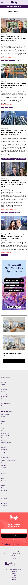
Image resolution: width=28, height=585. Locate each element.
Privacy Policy (8, 544)
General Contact (5, 508)
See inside (4, 156)
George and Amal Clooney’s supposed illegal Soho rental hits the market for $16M (13, 38)
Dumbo (3, 437)
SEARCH (25, 2)
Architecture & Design (6, 396)
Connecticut (4, 467)
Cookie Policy (14, 575)
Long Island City (5, 449)
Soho (2, 428)
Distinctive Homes (14, 60)
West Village (4, 426)
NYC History (4, 394)
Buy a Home (4, 487)
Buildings (3, 485)
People (3, 476)
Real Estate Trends (14, 212)
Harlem (3, 419)
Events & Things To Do (6, 387)
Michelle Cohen (6, 189)
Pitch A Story (4, 503)
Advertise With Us (5, 501)
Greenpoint (3, 447)
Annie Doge (5, 42)
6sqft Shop (3, 384)
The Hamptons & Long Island (8, 460)
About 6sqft (4, 498)
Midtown (3, 421)
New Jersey (4, 465)
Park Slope (3, 440)
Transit (2, 405)
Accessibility (14, 577)
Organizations (4, 480)
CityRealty (18, 551)
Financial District (5, 435)
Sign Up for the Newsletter (14, 6)
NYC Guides (4, 382)
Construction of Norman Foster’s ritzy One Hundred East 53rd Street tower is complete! (13, 132)
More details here (6, 104)
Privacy (14, 573)
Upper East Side (5, 416)
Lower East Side (5, 433)
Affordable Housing (5, 403)
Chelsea (3, 423)
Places (2, 478)
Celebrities (5, 60)
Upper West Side (5, 414)
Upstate (3, 462)
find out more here (6, 252)
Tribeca (3, 430)
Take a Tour (14, 361)
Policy (11, 107)
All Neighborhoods (5, 452)
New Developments (20, 158)
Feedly (14, 579)
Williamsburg (4, 445)
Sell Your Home (4, 490)
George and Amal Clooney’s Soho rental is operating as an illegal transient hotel (13, 85)
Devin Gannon (6, 136)
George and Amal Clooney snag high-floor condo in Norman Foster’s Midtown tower (12, 236)
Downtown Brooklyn (6, 442)
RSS (15, 581)
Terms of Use (23, 543)
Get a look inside (6, 57)
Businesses (3, 483)
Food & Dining (4, 389)
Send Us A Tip (4, 505)
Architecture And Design (8, 158)
